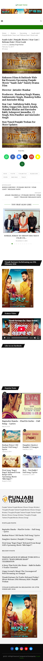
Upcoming (23, 33)
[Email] (31, 648)
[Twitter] (16, 648)
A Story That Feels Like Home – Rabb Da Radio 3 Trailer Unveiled (21, 566)
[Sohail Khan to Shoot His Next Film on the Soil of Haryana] (21, 221)
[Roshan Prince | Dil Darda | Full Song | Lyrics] (11, 436)
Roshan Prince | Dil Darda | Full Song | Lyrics (10, 447)
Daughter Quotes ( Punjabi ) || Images (30, 446)
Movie (5, 173)
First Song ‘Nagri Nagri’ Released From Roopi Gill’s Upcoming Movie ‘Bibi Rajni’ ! (11, 474)
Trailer (23, 177)
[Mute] (35, 338)
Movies (13, 33)
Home (4, 33)
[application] (21, 329)
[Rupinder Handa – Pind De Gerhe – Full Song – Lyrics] (21, 406)
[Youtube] (26, 648)
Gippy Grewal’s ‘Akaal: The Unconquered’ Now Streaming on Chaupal (19, 572)
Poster (13, 173)
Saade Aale (14, 177)
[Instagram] (21, 648)
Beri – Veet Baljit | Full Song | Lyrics (30, 471)
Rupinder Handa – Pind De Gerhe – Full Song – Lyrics (21, 422)
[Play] (5, 338)
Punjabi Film (23, 173)
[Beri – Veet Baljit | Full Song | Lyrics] (32, 462)
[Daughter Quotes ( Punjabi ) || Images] (32, 436)
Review (5, 177)
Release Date (34, 173)
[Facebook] (12, 648)
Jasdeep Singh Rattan (16, 44)
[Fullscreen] (38, 338)
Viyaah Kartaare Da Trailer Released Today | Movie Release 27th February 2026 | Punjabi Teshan (20, 579)
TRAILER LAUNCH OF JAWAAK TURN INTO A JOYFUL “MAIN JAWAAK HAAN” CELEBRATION (21, 559)
